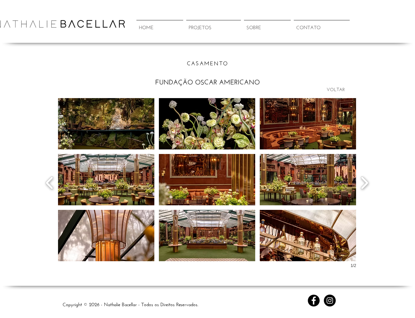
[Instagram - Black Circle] (330, 300)
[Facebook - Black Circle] (314, 300)
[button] (213, 24)
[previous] (50, 182)
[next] (364, 182)
